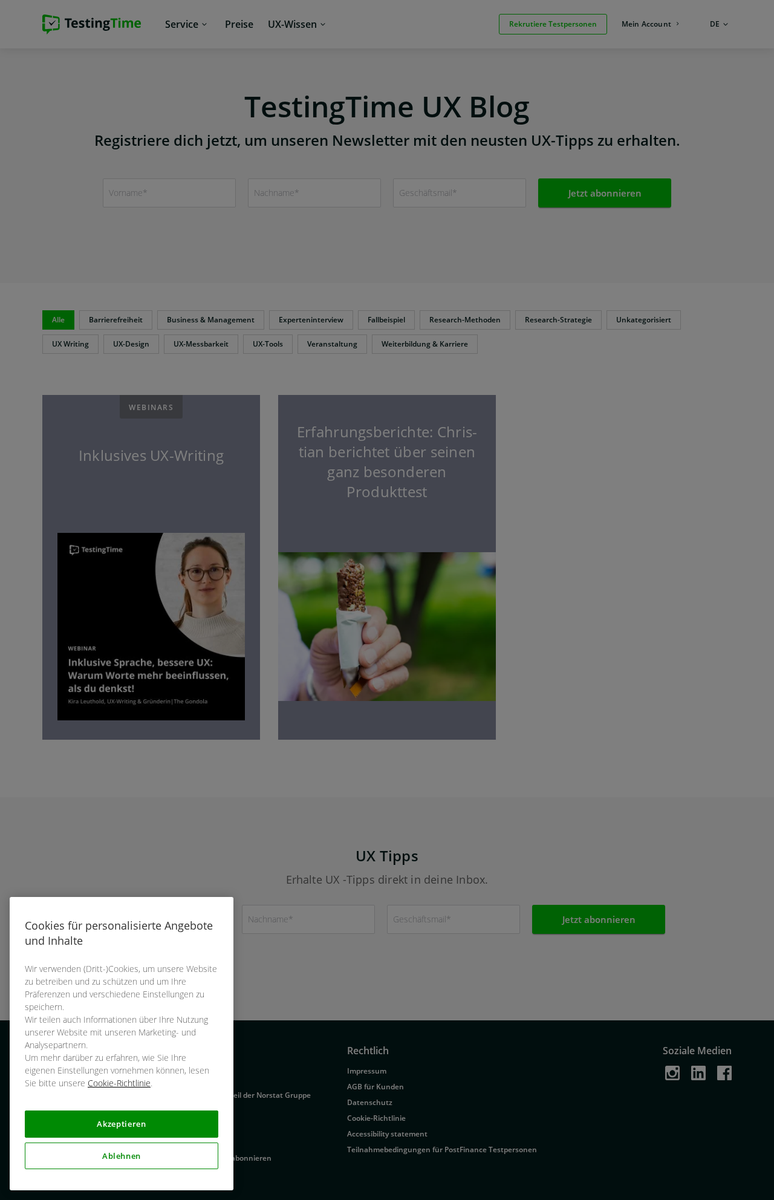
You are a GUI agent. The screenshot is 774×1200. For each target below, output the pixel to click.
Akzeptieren (121, 1123)
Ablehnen (121, 1155)
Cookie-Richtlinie (119, 1083)
